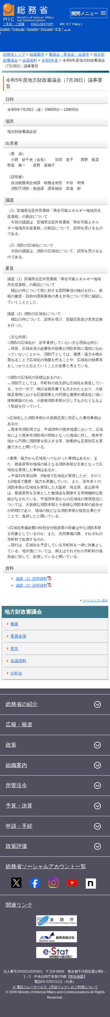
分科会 (16, 673)
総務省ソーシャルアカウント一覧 (46, 866)
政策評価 (16, 846)
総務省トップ (14, 54)
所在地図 (76, 976)
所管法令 (16, 785)
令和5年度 (49, 60)
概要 (14, 624)
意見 (14, 648)
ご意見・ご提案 (14, 24)
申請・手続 (19, 826)
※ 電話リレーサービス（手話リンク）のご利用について (55, 987)
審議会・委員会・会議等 (69, 54)
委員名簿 (18, 636)
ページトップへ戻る (95, 600)
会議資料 (29, 60)
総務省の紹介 (22, 704)
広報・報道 (19, 724)
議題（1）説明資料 (31, 578)
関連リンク (19, 905)
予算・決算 (19, 806)
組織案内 (37, 54)
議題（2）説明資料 (31, 585)
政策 (11, 745)
